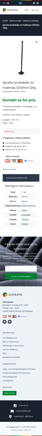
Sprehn (24, 210)
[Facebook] (34, 3)
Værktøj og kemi (15, 20)
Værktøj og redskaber (31, 20)
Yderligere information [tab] (16, 178)
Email (8, 266)
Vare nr (24, 201)
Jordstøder (26, 215)
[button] (37, 42)
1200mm (25, 219)
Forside (5, 20)
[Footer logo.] (12, 294)
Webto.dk (28, 430)
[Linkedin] (37, 3)
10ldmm (24, 224)
